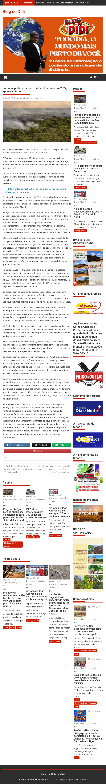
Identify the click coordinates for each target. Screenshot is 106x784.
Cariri (12, 627)
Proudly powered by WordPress (34, 779)
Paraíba (7, 540)
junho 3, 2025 (10, 579)
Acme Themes (80, 779)
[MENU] (103, 77)
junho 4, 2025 (95, 607)
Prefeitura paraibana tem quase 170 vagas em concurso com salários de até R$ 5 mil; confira (54, 469)
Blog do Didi (14, 11)
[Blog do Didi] (53, 72)
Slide (76, 654)
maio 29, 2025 (11, 496)
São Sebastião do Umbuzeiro (10, 544)
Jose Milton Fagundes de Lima (30, 98)
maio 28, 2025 (56, 581)
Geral (29, 537)
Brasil (7, 457)
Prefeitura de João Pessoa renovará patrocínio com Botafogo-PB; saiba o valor (20, 469)
